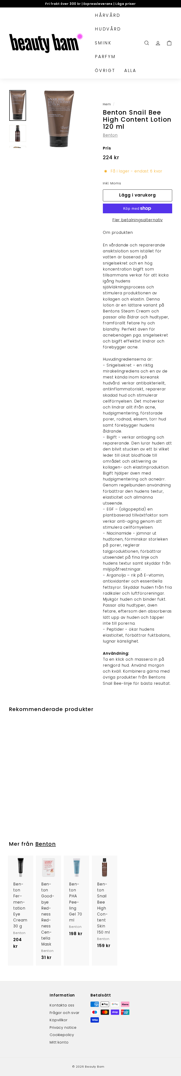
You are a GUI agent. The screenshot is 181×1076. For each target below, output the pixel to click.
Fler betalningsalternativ (137, 220)
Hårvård (108, 15)
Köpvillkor (59, 1020)
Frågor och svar (64, 1012)
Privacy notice (63, 1027)
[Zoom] (59, 119)
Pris (107, 148)
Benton (110, 135)
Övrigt (105, 71)
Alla (130, 71)
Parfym (105, 57)
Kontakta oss (62, 1005)
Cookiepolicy (62, 1034)
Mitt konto (59, 1042)
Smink (103, 43)
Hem (107, 104)
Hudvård (108, 29)
